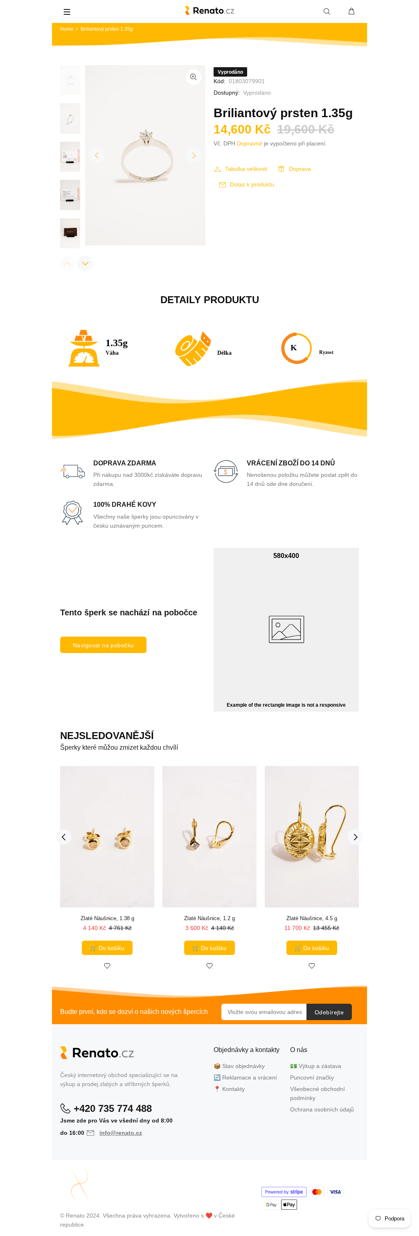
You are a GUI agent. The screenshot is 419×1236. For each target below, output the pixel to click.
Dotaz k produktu (252, 184)
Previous (97, 155)
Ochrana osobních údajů (322, 1109)
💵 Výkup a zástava (315, 1066)
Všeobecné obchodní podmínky (317, 1093)
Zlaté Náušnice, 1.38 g (107, 918)
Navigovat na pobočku (103, 645)
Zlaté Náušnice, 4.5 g (311, 918)
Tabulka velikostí (246, 169)
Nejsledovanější (107, 735)
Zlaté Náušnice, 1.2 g (209, 918)
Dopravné (249, 143)
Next (193, 155)
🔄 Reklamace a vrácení (245, 1077)
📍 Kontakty (229, 1089)
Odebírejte (329, 1012)
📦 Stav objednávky (239, 1066)
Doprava (300, 169)
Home (67, 29)
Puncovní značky (312, 1077)
